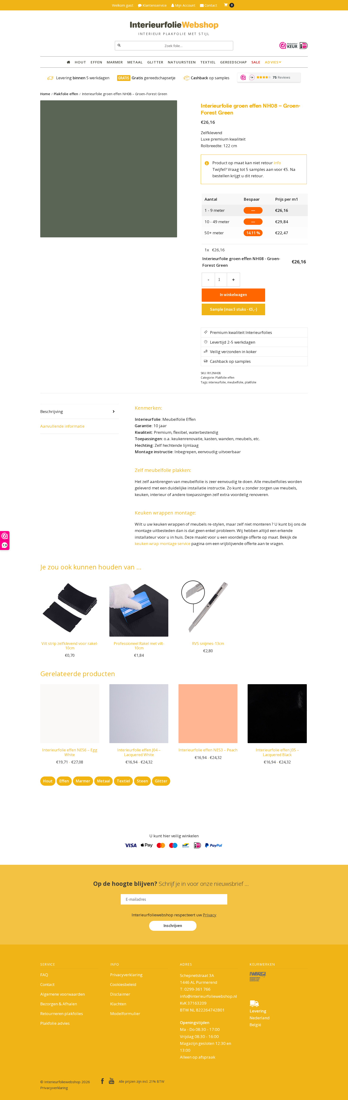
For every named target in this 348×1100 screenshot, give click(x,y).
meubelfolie (235, 382)
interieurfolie (217, 382)
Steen (142, 781)
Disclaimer (120, 994)
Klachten (118, 1004)
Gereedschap (233, 62)
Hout (80, 62)
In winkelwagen (233, 294)
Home (45, 94)
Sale (255, 62)
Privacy (209, 915)
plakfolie (250, 382)
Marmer (115, 62)
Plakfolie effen (66, 94)
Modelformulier (125, 1013)
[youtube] (111, 1081)
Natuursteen (182, 62)
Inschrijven (173, 925)
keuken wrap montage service (162, 543)
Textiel (207, 62)
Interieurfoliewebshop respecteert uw (174, 915)
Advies (271, 62)
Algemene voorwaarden (62, 994)
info (277, 162)
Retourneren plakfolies (61, 1013)
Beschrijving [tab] (51, 411)
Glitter (155, 62)
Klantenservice (154, 5)
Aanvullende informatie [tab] (62, 426)
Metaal (135, 62)
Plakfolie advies (55, 1023)
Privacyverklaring (126, 974)
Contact (47, 984)
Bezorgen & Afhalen (58, 1004)
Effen (96, 62)
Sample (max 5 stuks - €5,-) (233, 309)
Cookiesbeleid (123, 984)
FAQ (44, 974)
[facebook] (102, 1081)
